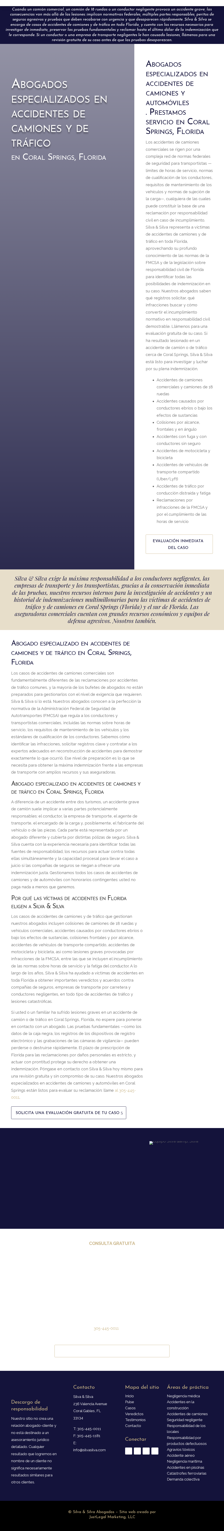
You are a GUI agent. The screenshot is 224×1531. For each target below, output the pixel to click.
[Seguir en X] (137, 1451)
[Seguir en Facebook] (128, 1451)
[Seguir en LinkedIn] (154, 1451)
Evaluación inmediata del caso (178, 544)
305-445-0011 (106, 1328)
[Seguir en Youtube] (146, 1451)
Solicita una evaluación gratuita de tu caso (67, 1113)
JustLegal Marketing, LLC (112, 1517)
